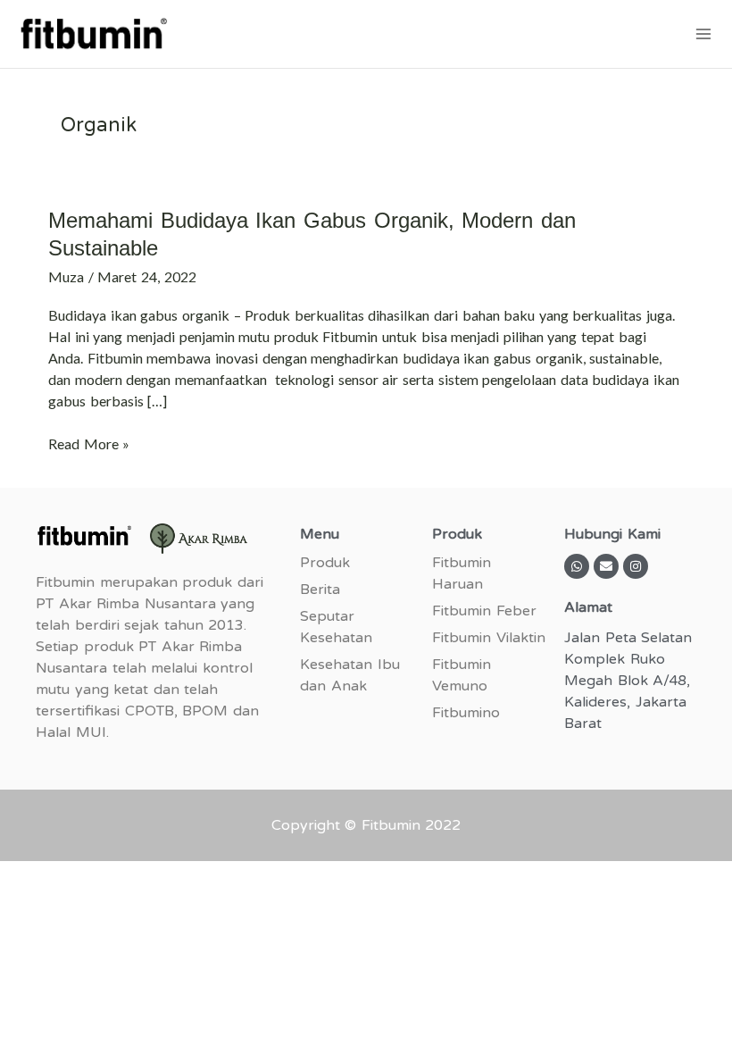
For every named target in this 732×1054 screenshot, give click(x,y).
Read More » (88, 442)
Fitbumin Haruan (461, 573)
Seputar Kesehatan (336, 627)
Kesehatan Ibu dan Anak (350, 675)
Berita (320, 589)
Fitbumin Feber (484, 611)
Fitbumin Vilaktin (488, 638)
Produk (325, 563)
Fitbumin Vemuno (461, 675)
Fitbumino (466, 713)
